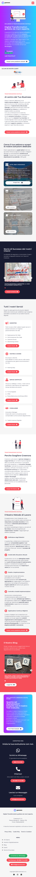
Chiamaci (18, 774)
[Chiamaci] (18, 769)
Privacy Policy (8, 831)
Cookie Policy (16, 831)
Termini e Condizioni (26, 831)
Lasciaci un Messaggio (18, 792)
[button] (5, 278)
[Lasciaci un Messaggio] (18, 788)
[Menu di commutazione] (33, 3)
